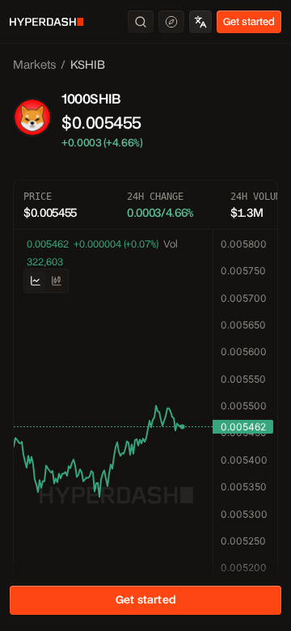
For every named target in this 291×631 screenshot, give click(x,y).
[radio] (35, 280)
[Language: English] (200, 22)
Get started (249, 21)
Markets (34, 64)
